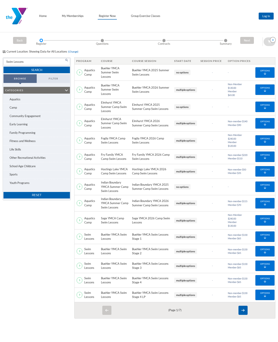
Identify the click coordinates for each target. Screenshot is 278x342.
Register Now (107, 16)
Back (20, 40)
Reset (36, 195)
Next (247, 40)
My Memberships (73, 16)
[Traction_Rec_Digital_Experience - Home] (16, 16)
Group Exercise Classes (145, 16)
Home (43, 16)
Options (265, 70)
